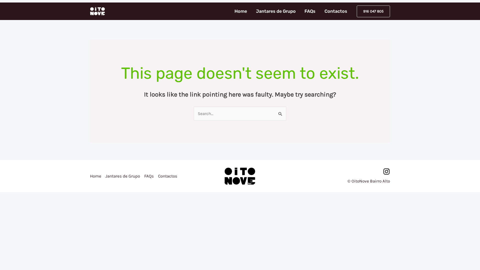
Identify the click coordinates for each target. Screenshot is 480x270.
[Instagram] (386, 171)
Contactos (335, 11)
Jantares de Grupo (276, 11)
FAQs (310, 11)
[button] (373, 11)
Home (240, 11)
